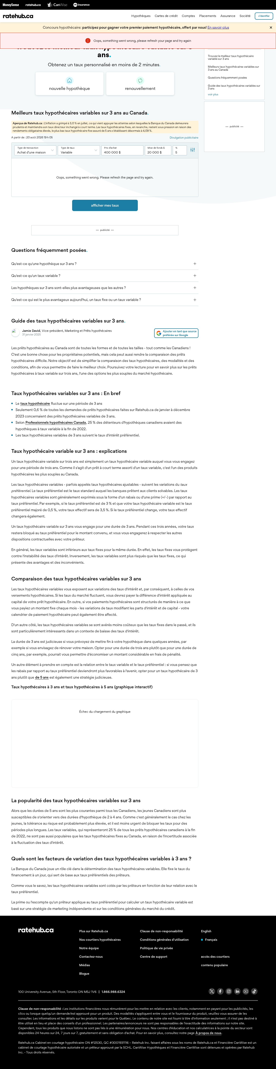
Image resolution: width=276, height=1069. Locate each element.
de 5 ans (41, 677)
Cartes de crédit (166, 16)
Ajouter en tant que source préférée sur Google (180, 333)
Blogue (84, 973)
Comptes (188, 16)
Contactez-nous (91, 957)
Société (245, 16)
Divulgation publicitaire (184, 137)
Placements (207, 16)
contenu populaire (214, 965)
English (206, 931)
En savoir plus (218, 27)
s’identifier (264, 16)
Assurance (227, 16)
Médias (84, 965)
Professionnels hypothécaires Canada (55, 422)
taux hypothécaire (35, 403)
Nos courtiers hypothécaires (100, 940)
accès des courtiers (215, 957)
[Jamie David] (15, 333)
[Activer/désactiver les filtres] (192, 150)
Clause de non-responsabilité (161, 931)
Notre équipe (89, 948)
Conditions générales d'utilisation (164, 940)
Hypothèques (141, 16)
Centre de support (153, 957)
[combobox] (35, 150)
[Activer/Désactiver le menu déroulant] (53, 150)
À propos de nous (208, 1033)
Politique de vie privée (156, 948)
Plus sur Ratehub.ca (93, 931)
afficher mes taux (105, 205)
